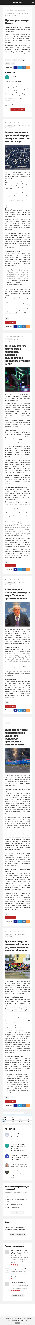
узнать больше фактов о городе (17, 1234)
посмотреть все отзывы (17, 1295)
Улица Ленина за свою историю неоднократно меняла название (15, 1228)
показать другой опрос (17, 1212)
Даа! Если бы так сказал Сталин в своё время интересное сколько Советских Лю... (20, 1174)
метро (14, 60)
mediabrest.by (17, 2)
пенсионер (21, 60)
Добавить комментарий (17, 109)
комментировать (11, 322)
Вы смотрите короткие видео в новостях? (17, 1187)
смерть (7, 60)
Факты (7, 1222)
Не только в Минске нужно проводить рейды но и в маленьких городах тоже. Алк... (19, 1137)
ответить (17, 105)
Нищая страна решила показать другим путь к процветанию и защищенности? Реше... (18, 1147)
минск (7, 63)
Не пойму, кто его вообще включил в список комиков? (19, 1165)
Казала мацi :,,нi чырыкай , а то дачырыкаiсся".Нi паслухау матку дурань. (20, 1157)
